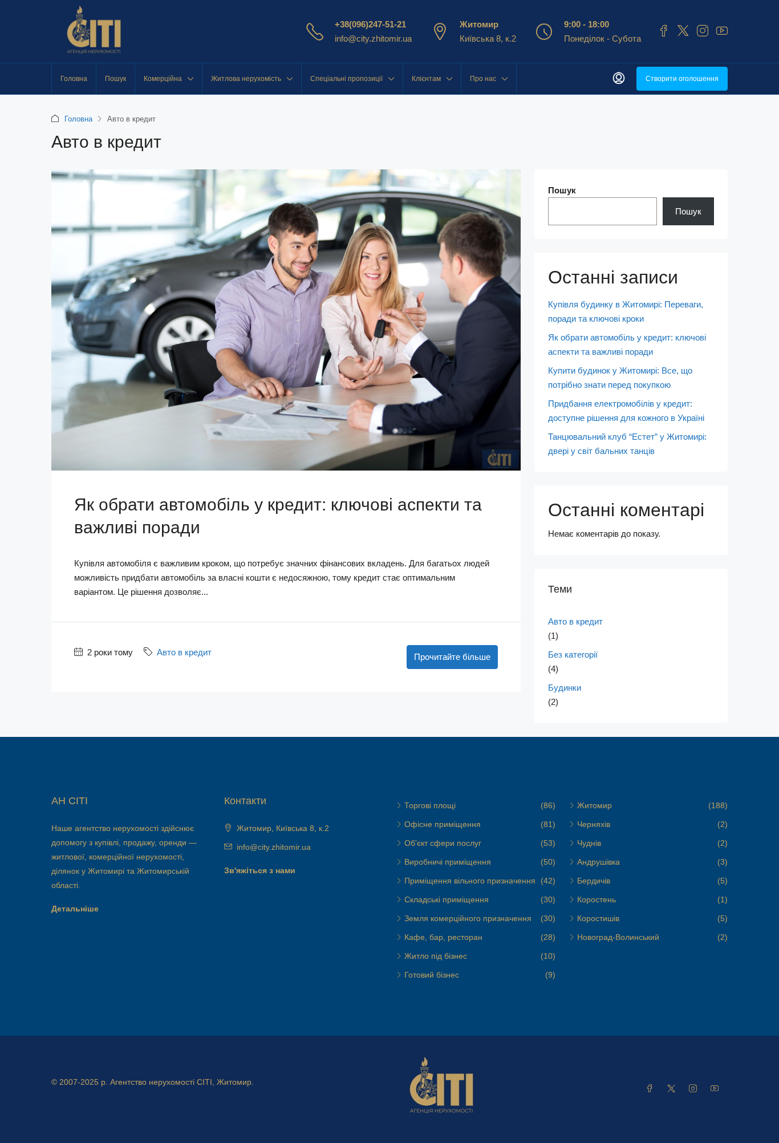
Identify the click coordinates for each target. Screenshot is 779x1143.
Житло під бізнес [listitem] (435, 955)
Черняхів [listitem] (593, 824)
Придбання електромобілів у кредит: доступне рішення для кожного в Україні (626, 411)
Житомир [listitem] (594, 805)
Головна (73, 79)
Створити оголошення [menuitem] (682, 79)
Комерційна (163, 79)
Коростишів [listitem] (598, 918)
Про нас (483, 79)
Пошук (115, 79)
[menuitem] (619, 79)
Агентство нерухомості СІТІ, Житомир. (182, 1082)
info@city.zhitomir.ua (373, 38)
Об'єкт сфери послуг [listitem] (442, 843)
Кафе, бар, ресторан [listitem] (443, 937)
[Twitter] (673, 1088)
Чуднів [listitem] (589, 843)
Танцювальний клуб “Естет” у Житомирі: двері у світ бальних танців (627, 444)
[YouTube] (717, 1088)
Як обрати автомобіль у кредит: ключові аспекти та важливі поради (627, 344)
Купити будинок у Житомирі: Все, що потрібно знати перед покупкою (620, 378)
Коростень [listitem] (596, 899)
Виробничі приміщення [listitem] (447, 861)
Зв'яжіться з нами (259, 870)
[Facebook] (652, 1088)
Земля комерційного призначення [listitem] (467, 918)
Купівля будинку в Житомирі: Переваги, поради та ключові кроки (625, 311)
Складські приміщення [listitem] (446, 899)
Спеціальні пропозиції (346, 79)
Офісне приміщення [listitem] (442, 824)
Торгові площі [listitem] (430, 805)
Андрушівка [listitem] (598, 861)
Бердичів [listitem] (593, 880)
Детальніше (75, 908)
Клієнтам (426, 79)
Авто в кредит (184, 652)
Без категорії (573, 654)
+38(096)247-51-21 (370, 24)
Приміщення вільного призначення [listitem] (469, 880)
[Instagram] (695, 1088)
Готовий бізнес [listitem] (431, 974)
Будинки (564, 687)
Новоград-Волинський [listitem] (618, 937)
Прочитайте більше (452, 657)
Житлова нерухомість (246, 79)
